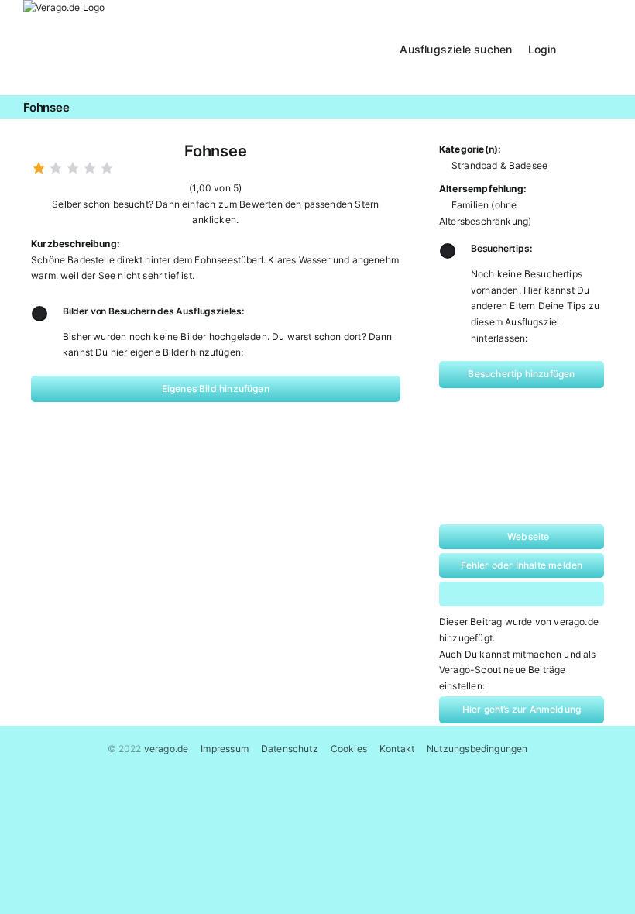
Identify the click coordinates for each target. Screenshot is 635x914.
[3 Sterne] (73, 168)
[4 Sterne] (90, 168)
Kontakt (396, 748)
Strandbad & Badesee (499, 165)
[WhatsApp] (504, 594)
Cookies (349, 748)
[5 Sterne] (107, 168)
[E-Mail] (569, 594)
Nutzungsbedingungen (477, 748)
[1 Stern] (38, 168)
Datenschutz (289, 748)
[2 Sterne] (56, 168)
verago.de (166, 748)
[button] (592, 47)
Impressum (225, 748)
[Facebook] (472, 594)
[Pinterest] (536, 594)
